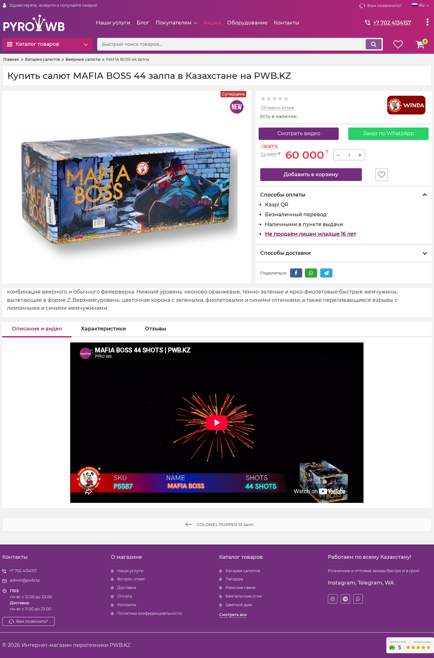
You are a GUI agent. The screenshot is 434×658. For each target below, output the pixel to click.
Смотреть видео (298, 133)
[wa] (358, 599)
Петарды (234, 579)
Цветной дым (239, 604)
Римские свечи (240, 587)
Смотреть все (233, 614)
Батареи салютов (243, 570)
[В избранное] (381, 174)
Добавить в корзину (311, 174)
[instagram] (332, 599)
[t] (345, 599)
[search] (374, 44)
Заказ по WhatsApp (388, 133)
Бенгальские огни (244, 596)
